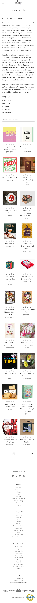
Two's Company (18, 560)
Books (18, 521)
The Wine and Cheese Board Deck (10, 312)
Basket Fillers (18, 535)
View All (18, 568)
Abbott (18, 562)
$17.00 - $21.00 (7, 109)
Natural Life (18, 555)
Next (31, 454)
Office (18, 519)
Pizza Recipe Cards (9, 177)
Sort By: (5, 120)
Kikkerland (18, 547)
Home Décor (18, 515)
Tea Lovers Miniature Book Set (10, 279)
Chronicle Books (18, 553)
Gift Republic (18, 564)
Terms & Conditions (18, 498)
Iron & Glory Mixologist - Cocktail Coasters (27, 213)
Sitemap (18, 505)
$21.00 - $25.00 (7, 112)
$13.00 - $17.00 (7, 106)
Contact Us (18, 490)
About (19, 492)
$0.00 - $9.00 (7, 100)
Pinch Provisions (18, 566)
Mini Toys (19, 524)
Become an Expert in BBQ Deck (27, 180)
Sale (18, 532)
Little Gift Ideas (19, 530)
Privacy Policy (18, 501)
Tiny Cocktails (9, 244)
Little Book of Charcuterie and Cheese (27, 246)
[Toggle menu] (3, 3)
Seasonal (18, 528)
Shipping (18, 488)
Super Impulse (18, 551)
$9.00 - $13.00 (7, 103)
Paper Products (18, 526)
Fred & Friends (19, 558)
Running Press (18, 549)
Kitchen (18, 517)
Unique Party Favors (18, 537)
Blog (18, 494)
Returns (18, 503)
